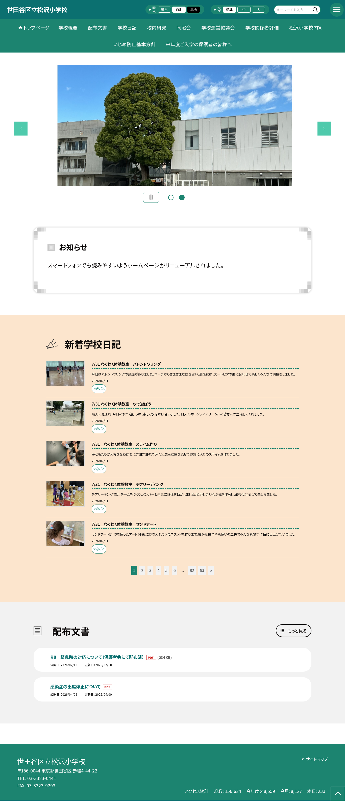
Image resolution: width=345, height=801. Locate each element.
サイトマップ (317, 759)
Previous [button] (21, 129)
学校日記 (127, 27)
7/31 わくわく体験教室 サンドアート (124, 524)
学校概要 (68, 27)
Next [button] (324, 129)
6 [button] (175, 570)
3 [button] (150, 570)
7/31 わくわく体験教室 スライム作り (124, 444)
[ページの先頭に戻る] (338, 794)
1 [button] (171, 197)
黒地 (193, 9)
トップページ (36, 27)
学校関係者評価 (262, 27)
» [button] (211, 570)
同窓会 (184, 27)
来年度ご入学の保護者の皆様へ (199, 44)
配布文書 (97, 27)
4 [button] (158, 570)
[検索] (316, 9)
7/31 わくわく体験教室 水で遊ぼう (123, 404)
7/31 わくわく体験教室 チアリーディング (127, 484)
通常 (164, 9)
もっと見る (297, 631)
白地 (179, 9)
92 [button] (192, 570)
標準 (229, 9)
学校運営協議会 (218, 27)
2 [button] (182, 197)
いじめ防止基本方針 (134, 44)
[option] (172, 125)
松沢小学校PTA (305, 27)
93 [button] (202, 570)
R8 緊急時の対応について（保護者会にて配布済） (97, 657)
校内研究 (156, 27)
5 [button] (166, 570)
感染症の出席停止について (76, 686)
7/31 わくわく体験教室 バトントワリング (126, 364)
